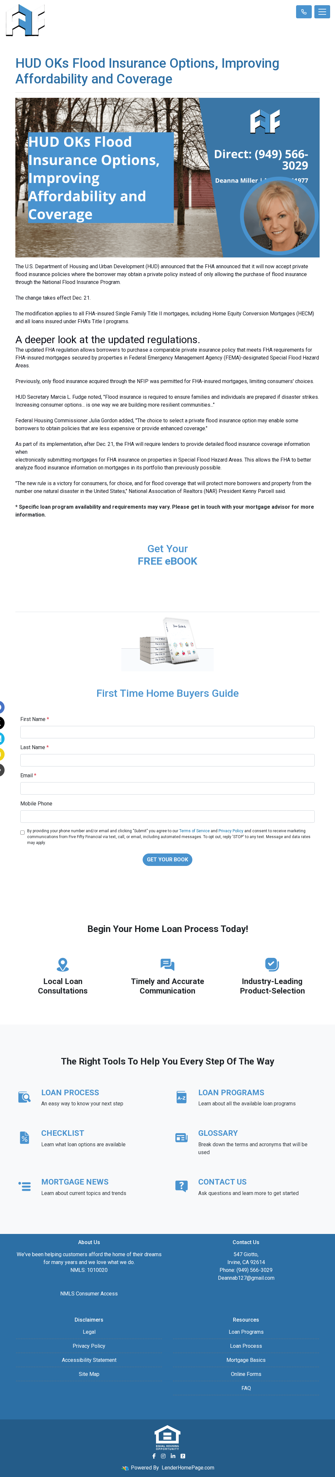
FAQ (246, 1388)
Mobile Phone (36, 803)
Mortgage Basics (246, 1360)
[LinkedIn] (173, 1456)
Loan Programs (246, 1332)
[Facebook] (154, 1456)
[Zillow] (183, 1456)
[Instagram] (163, 1456)
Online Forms (246, 1374)
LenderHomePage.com (188, 1468)
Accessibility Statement (89, 1360)
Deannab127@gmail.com (246, 1278)
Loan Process (246, 1346)
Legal (89, 1332)
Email (28, 775)
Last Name (34, 747)
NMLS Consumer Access (89, 1294)
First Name (34, 719)
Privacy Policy (231, 831)
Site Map (89, 1374)
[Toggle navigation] (322, 11)
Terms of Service (194, 831)
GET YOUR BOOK (167, 859)
